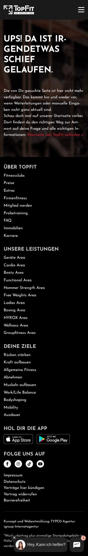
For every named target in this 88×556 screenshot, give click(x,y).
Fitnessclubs (14, 176)
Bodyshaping (15, 400)
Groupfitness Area (19, 333)
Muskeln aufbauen (20, 385)
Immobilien (13, 228)
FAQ (7, 221)
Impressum (13, 475)
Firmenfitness (15, 198)
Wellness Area (16, 326)
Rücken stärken (17, 355)
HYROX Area (15, 318)
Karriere (11, 236)
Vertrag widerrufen (20, 494)
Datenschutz (14, 482)
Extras (9, 191)
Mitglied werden (18, 206)
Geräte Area (14, 258)
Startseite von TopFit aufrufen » (55, 135)
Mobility (11, 408)
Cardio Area (14, 265)
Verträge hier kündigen (24, 488)
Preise (9, 183)
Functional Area (18, 280)
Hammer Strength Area (24, 288)
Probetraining (16, 213)
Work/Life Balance (20, 393)
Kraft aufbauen (17, 362)
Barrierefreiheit (17, 500)
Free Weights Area (20, 295)
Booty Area (13, 273)
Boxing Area (14, 310)
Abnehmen (13, 377)
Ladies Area (14, 303)
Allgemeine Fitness (20, 370)
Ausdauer (12, 415)
